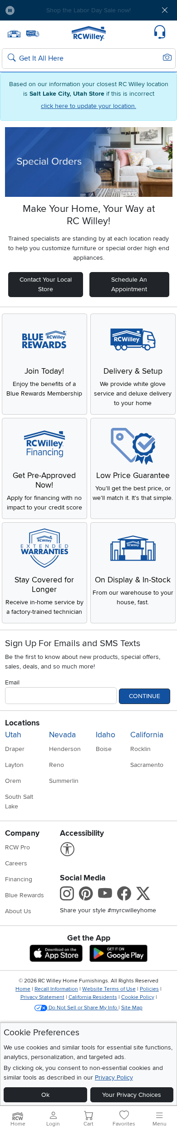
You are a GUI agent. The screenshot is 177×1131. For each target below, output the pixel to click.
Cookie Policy (137, 997)
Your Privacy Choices (131, 1095)
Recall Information (56, 989)
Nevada (62, 735)
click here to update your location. (88, 106)
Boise (104, 749)
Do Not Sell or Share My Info (82, 1007)
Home (22, 989)
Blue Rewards (24, 895)
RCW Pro (17, 847)
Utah (13, 735)
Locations (22, 723)
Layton (14, 765)
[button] (36, 10)
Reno (56, 765)
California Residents (93, 997)
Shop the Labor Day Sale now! (88, 10)
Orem (13, 781)
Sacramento (146, 765)
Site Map (132, 1007)
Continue (144, 696)
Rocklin (140, 749)
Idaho (105, 735)
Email (12, 682)
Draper (15, 749)
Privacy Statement (42, 997)
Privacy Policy (114, 1077)
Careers (16, 863)
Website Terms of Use (109, 989)
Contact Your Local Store (46, 284)
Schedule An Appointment (129, 284)
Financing (18, 879)
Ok (45, 1095)
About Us (18, 911)
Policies (149, 989)
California (146, 735)
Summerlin (64, 781)
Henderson (65, 749)
